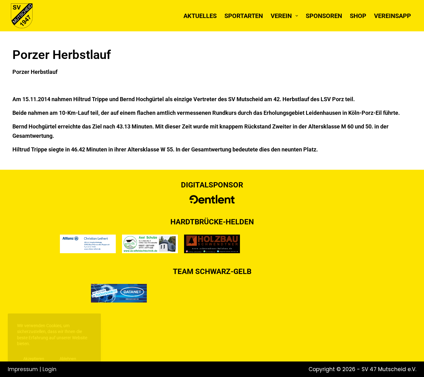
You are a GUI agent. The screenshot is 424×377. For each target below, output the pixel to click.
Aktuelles (200, 16)
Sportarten (243, 16)
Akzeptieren (33, 354)
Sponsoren (324, 16)
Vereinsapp (392, 16)
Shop (358, 16)
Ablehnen (68, 354)
